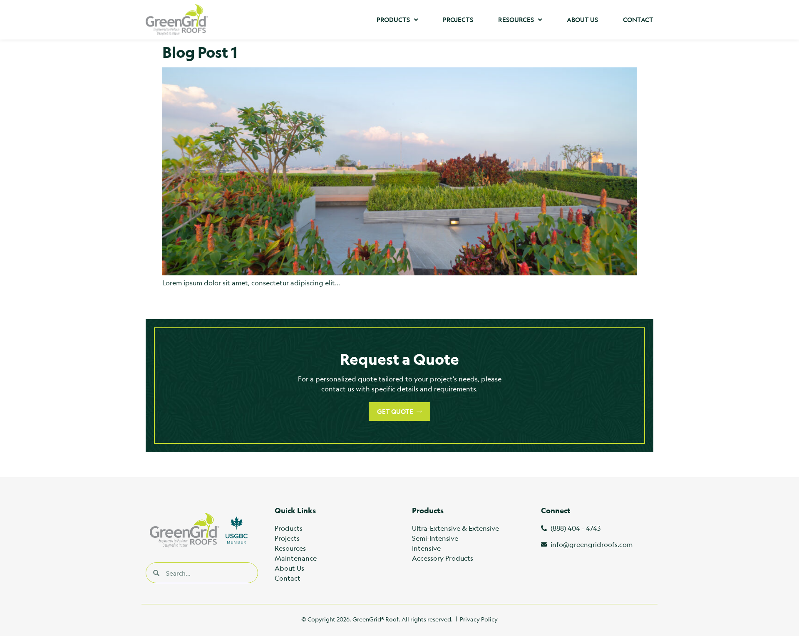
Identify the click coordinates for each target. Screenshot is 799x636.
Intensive (426, 548)
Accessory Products (442, 558)
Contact (638, 20)
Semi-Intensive (435, 538)
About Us (582, 20)
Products (393, 20)
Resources (516, 20)
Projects (458, 20)
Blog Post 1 (199, 51)
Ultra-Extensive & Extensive (455, 528)
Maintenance (296, 558)
